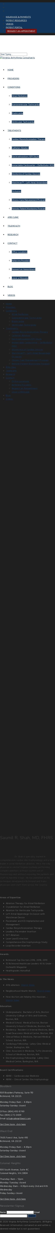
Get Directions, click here (13, 1124)
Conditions (14, 87)
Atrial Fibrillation (19, 95)
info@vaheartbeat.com (18, 1119)
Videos (9, 24)
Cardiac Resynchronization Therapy (28, 139)
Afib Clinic (13, 217)
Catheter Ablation (20, 148)
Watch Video (28, 985)
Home (10, 69)
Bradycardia (17, 113)
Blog (10, 286)
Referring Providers (21, 260)
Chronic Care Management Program (28, 200)
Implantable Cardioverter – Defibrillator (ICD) (33, 165)
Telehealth (14, 226)
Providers (13, 78)
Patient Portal (14, 27)
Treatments (14, 130)
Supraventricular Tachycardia (26, 104)
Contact (12, 243)
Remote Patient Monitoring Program (28, 208)
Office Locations (19, 252)
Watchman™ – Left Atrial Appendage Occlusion (31, 355)
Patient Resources (16, 20)
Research (13, 234)
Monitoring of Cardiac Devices (26, 174)
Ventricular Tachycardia (23, 122)
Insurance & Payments (18, 17)
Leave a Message (20, 278)
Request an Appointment (21, 31)
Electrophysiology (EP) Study (25, 156)
